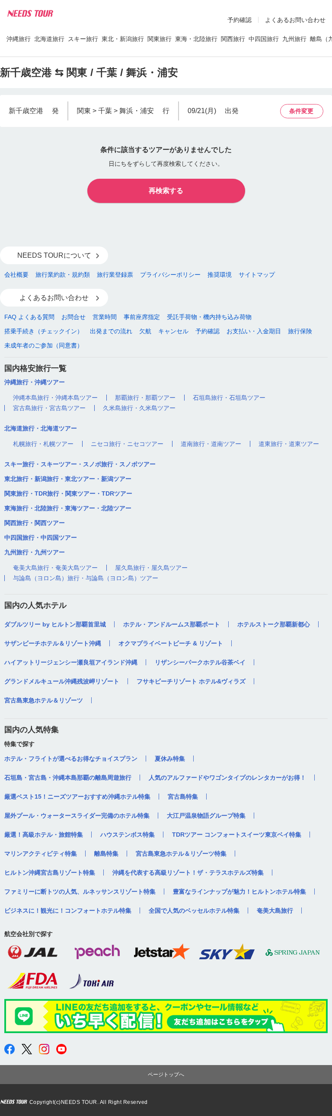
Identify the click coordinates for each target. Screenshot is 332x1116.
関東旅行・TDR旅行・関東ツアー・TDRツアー (68, 493)
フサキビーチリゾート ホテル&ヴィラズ (191, 681)
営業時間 (105, 316)
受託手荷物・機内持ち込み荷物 (209, 316)
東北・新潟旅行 (123, 38)
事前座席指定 (142, 316)
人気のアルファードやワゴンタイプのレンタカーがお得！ (227, 777)
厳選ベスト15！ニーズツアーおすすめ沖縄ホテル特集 (77, 796)
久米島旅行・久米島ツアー (139, 408)
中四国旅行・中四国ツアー (40, 537)
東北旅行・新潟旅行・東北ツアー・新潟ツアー (67, 478)
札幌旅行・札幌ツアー (43, 443)
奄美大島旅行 (275, 910)
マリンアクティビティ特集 (40, 853)
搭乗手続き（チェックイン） (43, 331)
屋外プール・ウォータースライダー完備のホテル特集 (77, 815)
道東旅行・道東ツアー (289, 443)
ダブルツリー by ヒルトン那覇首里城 (55, 624)
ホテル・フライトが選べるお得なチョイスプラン (70, 758)
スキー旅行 (83, 38)
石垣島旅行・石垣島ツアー (229, 397)
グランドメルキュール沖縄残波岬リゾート (61, 681)
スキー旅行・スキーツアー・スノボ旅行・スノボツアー (80, 464)
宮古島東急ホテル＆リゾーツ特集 (181, 853)
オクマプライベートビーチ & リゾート (170, 643)
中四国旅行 (264, 38)
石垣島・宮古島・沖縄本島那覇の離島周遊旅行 (67, 777)
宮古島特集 (183, 796)
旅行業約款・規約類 (62, 274)
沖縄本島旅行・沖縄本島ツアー (55, 397)
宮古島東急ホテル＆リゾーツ (43, 700)
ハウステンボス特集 (127, 834)
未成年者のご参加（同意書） (43, 345)
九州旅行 (294, 38)
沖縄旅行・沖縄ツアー (34, 382)
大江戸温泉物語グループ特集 (206, 815)
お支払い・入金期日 (254, 331)
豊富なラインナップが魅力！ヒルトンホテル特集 (239, 891)
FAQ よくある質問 (29, 316)
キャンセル (173, 331)
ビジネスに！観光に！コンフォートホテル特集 (67, 910)
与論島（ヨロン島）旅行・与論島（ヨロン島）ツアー (85, 578)
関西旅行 (233, 38)
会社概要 (16, 274)
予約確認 (239, 19)
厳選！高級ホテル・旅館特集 (43, 834)
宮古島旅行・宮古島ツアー (49, 408)
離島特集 (106, 853)
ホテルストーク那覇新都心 (273, 624)
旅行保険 (300, 331)
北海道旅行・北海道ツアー (40, 428)
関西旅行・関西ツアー (34, 522)
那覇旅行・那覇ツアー (145, 397)
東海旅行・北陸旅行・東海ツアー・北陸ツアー (67, 508)
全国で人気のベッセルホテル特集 (194, 910)
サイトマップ (257, 274)
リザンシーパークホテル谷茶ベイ (200, 662)
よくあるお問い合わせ (295, 19)
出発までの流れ (111, 331)
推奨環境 (220, 274)
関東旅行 (159, 38)
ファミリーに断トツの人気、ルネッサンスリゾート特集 (80, 891)
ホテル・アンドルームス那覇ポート (171, 624)
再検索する (166, 190)
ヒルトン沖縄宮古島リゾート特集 (49, 872)
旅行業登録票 (115, 274)
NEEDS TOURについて (54, 255)
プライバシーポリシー (170, 274)
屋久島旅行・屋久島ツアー (151, 567)
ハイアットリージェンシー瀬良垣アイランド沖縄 (70, 662)
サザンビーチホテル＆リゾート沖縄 (52, 643)
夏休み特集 (170, 758)
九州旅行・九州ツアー (34, 552)
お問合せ (73, 316)
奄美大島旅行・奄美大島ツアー (55, 567)
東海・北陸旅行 (196, 38)
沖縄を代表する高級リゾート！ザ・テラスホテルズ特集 (188, 872)
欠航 (145, 331)
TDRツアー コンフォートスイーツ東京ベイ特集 (236, 834)
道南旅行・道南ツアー (211, 443)
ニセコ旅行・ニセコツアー (127, 443)
